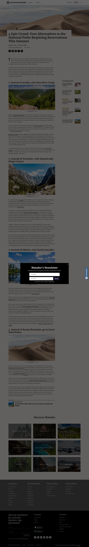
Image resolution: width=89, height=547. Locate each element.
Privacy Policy (51, 281)
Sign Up (56, 278)
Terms (46, 281)
